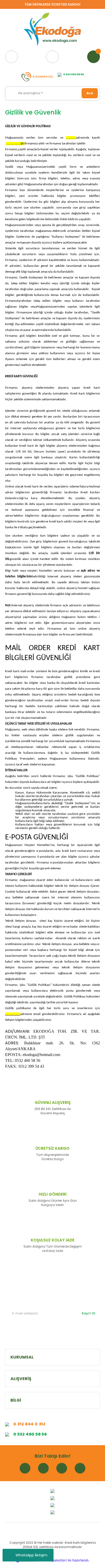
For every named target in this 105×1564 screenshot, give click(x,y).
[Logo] (52, 30)
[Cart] (93, 56)
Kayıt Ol (88, 1313)
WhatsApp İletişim (31, 1555)
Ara (89, 93)
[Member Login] (52, 56)
